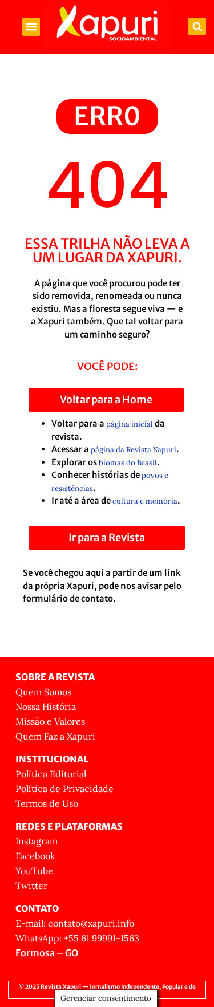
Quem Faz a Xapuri (55, 736)
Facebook (35, 856)
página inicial (129, 424)
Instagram (36, 841)
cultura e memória (144, 501)
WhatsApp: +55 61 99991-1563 (77, 938)
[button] (31, 27)
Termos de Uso (46, 803)
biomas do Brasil (128, 463)
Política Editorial (50, 773)
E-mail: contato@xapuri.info (74, 923)
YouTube (34, 870)
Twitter (31, 885)
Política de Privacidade (64, 788)
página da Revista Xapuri (133, 449)
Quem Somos (43, 691)
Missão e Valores (50, 721)
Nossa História (45, 706)
